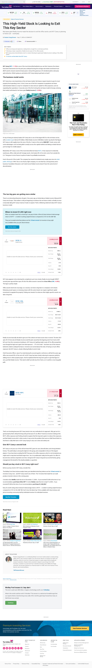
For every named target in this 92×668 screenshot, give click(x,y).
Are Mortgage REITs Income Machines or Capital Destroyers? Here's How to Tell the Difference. (12, 544)
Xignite (14, 652)
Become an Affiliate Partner (80, 652)
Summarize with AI (31, 41)
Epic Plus (42, 649)
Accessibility (75, 1)
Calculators (65, 648)
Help (89, 1)
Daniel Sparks (54, 540)
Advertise (27, 655)
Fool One (42, 653)
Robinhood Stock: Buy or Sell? (31, 542)
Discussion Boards (67, 645)
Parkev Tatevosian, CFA (56, 524)
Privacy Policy (16, 663)
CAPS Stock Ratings (65, 643)
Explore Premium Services (17, 19)
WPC (11, 66)
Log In (83, 1)
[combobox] (13, 2)
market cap (10, 140)
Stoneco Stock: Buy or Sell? (50, 526)
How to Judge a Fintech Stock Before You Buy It (11, 527)
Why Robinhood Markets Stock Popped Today (31, 527)
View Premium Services (80, 628)
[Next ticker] (77, 13)
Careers (27, 646)
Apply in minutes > (78, 134)
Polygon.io (19, 652)
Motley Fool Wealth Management (78, 645)
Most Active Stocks (82, 11)
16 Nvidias (46, 590)
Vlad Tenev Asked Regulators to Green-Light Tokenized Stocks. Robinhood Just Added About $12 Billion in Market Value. (52, 545)
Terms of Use (8, 663)
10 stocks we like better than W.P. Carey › (16, 56)
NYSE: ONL (19, 301)
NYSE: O (18, 240)
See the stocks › (12, 227)
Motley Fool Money (42, 656)
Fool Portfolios (43, 651)
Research (27, 648)
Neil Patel (12, 524)
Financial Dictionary (67, 650)
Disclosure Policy (25, 663)
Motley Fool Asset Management (81, 642)
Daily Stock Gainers (82, 13)
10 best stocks (35, 220)
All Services (42, 642)
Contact (27, 652)
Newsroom (27, 650)
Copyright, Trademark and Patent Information (52, 663)
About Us (27, 644)
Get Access (71, 95)
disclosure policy (13, 579)
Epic (41, 647)
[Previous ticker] (4, 13)
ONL (53, 281)
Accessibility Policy (36, 663)
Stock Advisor (43, 644)
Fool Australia (54, 644)
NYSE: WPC (20, 393)
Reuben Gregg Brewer (10, 37)
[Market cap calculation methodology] (60, 250)
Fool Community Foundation (80, 650)
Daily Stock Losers (84, 15)
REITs (40, 150)
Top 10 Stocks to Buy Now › (82, 6)
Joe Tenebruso (34, 524)
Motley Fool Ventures (79, 648)
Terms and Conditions (70, 663)
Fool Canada (53, 646)
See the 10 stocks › (11, 497)
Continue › (11, 603)
